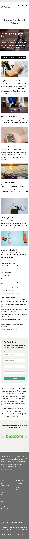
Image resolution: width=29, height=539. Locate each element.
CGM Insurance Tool (21, 489)
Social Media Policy (6, 523)
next (26, 437)
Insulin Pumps (5, 485)
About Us (3, 504)
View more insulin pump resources (10, 293)
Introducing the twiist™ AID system (10, 319)
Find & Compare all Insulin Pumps (10, 265)
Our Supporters (15, 1)
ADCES (3, 1)
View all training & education (9, 329)
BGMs (2, 492)
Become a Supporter (7, 509)
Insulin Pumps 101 (6, 269)
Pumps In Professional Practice (9, 275)
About (7, 1)
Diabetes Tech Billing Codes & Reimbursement (14, 287)
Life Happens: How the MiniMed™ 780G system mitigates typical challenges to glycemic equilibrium (14, 324)
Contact (9, 1)
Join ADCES (25, 1)
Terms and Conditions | (16, 522)
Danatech (7, 5)
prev (2, 437)
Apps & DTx (4, 494)
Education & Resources (21, 480)
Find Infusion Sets (6, 272)
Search (22, 5)
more (10, 469)
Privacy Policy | (5, 522)
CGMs (2, 483)
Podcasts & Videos (20, 487)
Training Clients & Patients (8, 278)
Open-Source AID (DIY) (7, 290)
